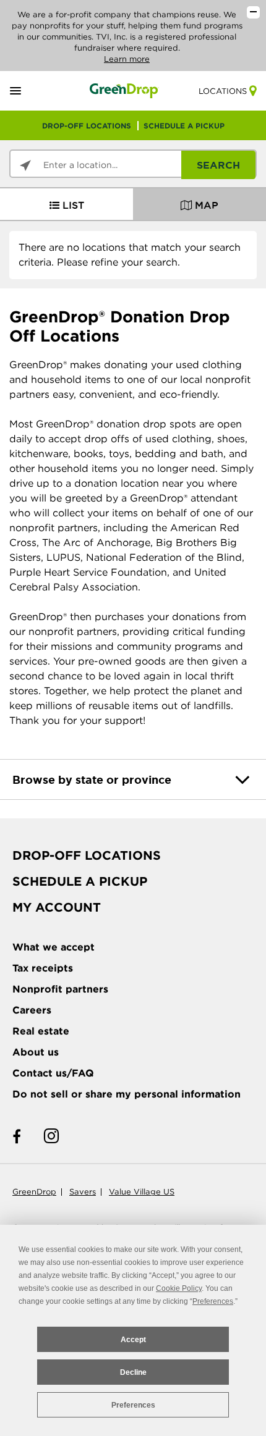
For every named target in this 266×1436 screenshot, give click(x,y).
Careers (31, 1010)
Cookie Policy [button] (179, 1288)
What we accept (53, 947)
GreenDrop (34, 1192)
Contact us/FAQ (53, 1073)
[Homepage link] (124, 90)
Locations (223, 91)
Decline (133, 1372)
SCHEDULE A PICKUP (184, 125)
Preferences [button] (212, 1301)
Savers (82, 1192)
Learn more (127, 59)
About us (35, 1052)
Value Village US (141, 1192)
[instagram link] (51, 1137)
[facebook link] (16, 1137)
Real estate (40, 1031)
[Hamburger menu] (30, 91)
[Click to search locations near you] (25, 165)
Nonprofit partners (60, 989)
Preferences (133, 1405)
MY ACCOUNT (56, 907)
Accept (133, 1339)
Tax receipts (42, 968)
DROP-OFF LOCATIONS (86, 125)
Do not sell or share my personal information (126, 1094)
